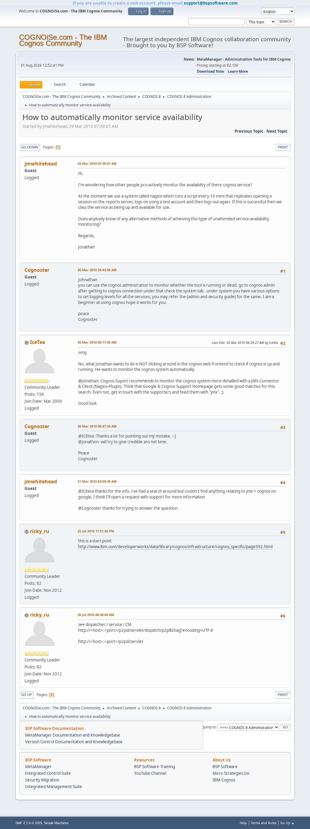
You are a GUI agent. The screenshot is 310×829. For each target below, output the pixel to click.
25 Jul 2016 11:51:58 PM (96, 531)
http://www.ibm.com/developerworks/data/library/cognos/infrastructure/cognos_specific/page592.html (175, 546)
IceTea (37, 342)
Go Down (29, 147)
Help (243, 823)
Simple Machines (56, 823)
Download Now (210, 71)
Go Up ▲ (287, 823)
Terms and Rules (263, 823)
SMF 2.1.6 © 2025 (28, 823)
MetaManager (38, 766)
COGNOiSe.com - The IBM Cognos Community (63, 40)
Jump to (209, 727)
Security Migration (42, 780)
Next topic (277, 131)
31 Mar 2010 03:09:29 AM (97, 481)
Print (283, 147)
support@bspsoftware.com (211, 3)
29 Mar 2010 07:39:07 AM (97, 163)
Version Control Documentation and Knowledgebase (74, 741)
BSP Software (225, 766)
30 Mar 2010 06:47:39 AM (97, 426)
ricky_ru (39, 531)
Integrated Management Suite (53, 786)
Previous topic (249, 131)
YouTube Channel (150, 773)
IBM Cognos (224, 780)
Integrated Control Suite (48, 773)
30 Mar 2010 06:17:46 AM (97, 342)
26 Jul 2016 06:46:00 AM (96, 614)
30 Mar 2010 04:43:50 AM (97, 270)
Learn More (238, 71)
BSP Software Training (154, 766)
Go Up (26, 694)
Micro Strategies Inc (231, 773)
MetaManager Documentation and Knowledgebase (72, 735)
